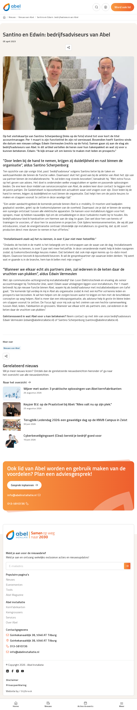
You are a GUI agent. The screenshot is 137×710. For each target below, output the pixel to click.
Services (11, 617)
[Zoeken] (96, 7)
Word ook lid (123, 7)
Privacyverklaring (16, 685)
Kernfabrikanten (15, 607)
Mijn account (106, 7)
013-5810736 (16, 503)
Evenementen (14, 585)
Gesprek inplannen (22, 485)
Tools (9, 589)
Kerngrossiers (14, 612)
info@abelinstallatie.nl (22, 495)
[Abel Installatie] (12, 7)
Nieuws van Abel (26, 17)
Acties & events (85, 706)
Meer (121, 705)
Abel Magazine (14, 595)
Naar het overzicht (15, 382)
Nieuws (48, 706)
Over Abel (11, 622)
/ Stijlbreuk (25, 691)
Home (16, 706)
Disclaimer (12, 680)
